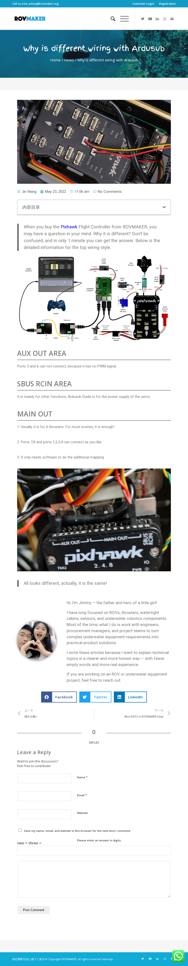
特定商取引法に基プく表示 (28, 959)
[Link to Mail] (172, 18)
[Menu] (122, 19)
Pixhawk (69, 227)
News (69, 59)
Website (82, 813)
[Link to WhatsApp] (164, 18)
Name (82, 777)
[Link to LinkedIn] (157, 18)
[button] (164, 207)
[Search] (110, 19)
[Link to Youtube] (150, 18)
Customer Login (143, 3)
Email (82, 795)
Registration (167, 3)
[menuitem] (143, 3)
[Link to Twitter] (142, 18)
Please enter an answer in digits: (99, 840)
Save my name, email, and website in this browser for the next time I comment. (77, 831)
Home (55, 59)
